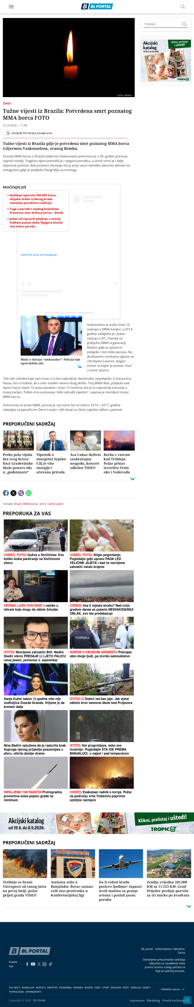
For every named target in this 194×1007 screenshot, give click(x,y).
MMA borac (30, 504)
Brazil (18, 504)
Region (88, 987)
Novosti (41, 987)
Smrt (42, 504)
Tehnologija (16, 991)
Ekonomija (65, 987)
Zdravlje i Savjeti (140, 987)
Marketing (153, 1000)
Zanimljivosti (33, 991)
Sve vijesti (14, 987)
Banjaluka (28, 987)
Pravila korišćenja (173, 1000)
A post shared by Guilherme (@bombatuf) (69, 312)
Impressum (137, 1000)
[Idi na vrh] (187, 1000)
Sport (105, 987)
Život (7, 103)
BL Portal (39, 1000)
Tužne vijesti (55, 504)
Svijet (97, 987)
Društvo (52, 987)
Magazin (116, 987)
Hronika (78, 987)
